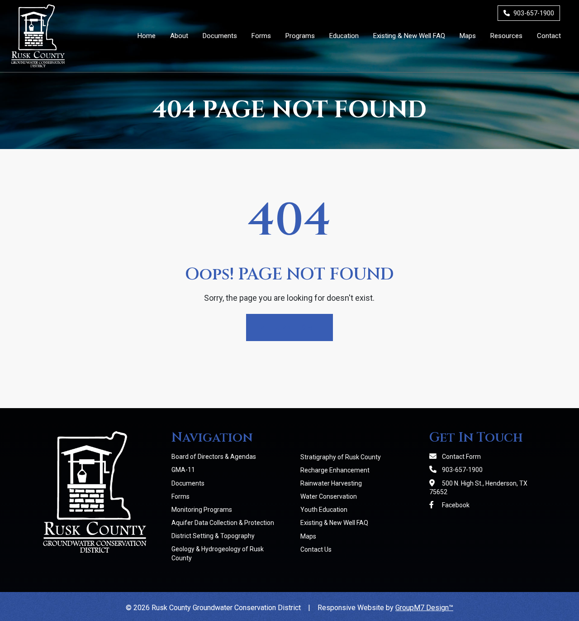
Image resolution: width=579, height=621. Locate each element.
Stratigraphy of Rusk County (340, 457)
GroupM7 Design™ (424, 607)
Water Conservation (328, 496)
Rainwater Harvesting (331, 483)
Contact (549, 36)
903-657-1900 (533, 13)
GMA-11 (183, 469)
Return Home (289, 327)
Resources (506, 36)
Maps (468, 36)
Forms (261, 36)
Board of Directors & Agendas (213, 456)
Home (147, 36)
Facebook (455, 505)
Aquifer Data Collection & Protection (222, 522)
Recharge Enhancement (335, 470)
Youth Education (323, 509)
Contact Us (316, 549)
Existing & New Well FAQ (409, 36)
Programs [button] (300, 36)
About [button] (179, 36)
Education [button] (344, 36)
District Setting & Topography (213, 535)
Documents (220, 36)
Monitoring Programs (201, 509)
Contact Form (461, 456)
